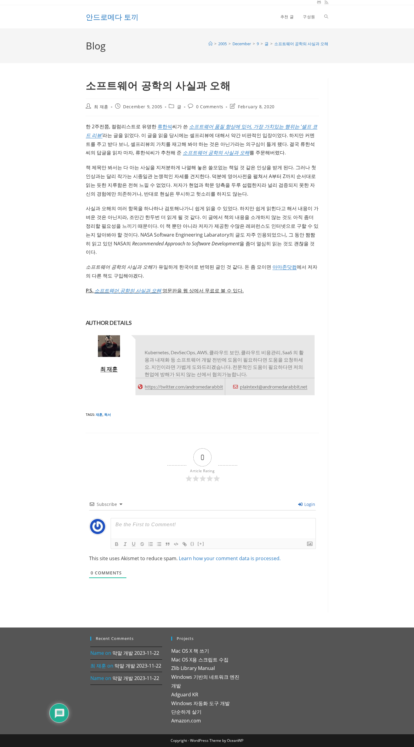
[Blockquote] (167, 544)
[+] (201, 543)
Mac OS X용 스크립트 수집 (200, 659)
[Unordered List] (159, 544)
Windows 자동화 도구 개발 (200, 703)
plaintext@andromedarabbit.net (273, 386)
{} (192, 543)
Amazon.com (186, 720)
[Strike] (142, 544)
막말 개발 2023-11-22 (135, 653)
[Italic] (125, 544)
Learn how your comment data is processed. (230, 558)
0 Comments (209, 106)
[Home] (210, 43)
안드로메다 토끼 (112, 17)
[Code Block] (176, 544)
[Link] (184, 544)
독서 (107, 414)
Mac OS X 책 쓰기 (190, 651)
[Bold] (116, 544)
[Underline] (133, 544)
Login (309, 504)
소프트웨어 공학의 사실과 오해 (301, 43)
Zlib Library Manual (193, 668)
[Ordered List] (150, 544)
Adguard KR (184, 694)
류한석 (165, 126)
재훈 (99, 414)
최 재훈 (101, 106)
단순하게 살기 (186, 711)
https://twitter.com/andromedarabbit (184, 386)
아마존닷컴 (284, 267)
